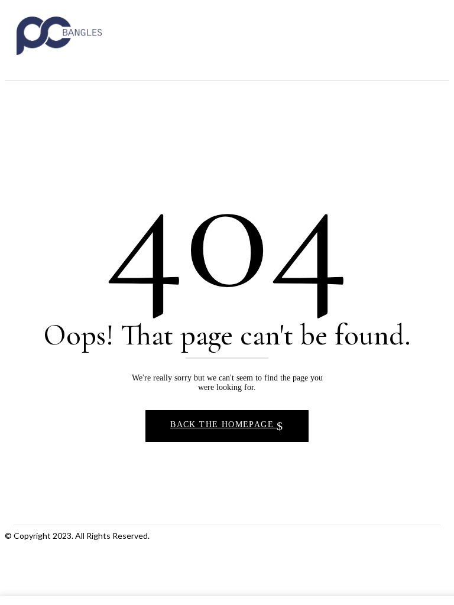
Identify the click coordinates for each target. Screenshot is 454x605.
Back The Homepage (223, 424)
